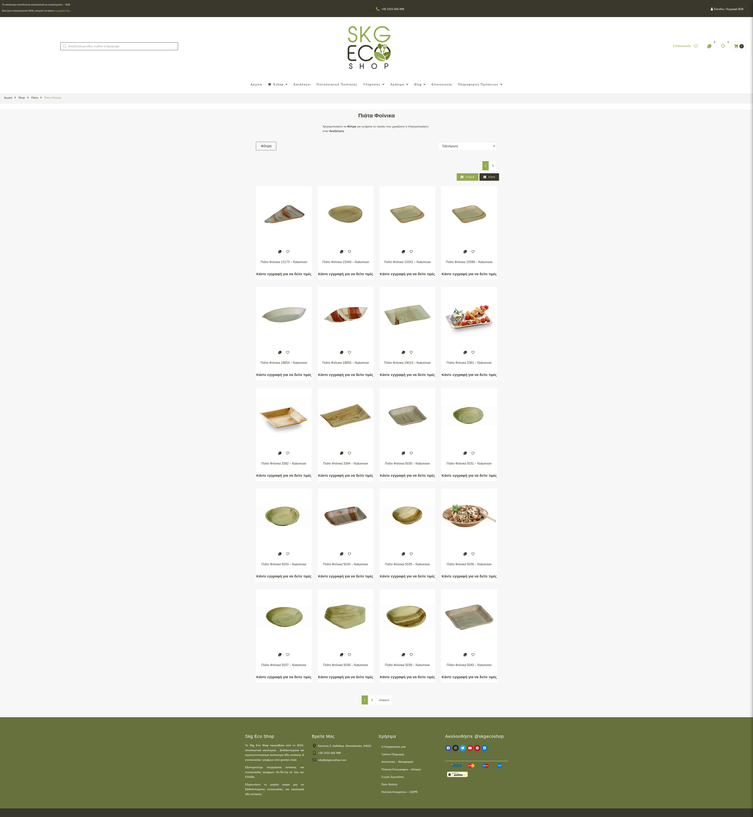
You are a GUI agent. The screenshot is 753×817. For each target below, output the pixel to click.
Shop (21, 97)
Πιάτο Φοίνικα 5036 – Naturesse (469, 564)
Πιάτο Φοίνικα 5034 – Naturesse (345, 564)
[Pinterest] (477, 748)
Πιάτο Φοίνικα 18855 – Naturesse (345, 362)
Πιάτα (34, 97)
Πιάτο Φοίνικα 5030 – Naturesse (407, 463)
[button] (685, 46)
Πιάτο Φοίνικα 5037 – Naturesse (283, 665)
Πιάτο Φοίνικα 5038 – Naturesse (345, 665)
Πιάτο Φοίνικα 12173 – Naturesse (284, 262)
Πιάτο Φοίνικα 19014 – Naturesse (407, 362)
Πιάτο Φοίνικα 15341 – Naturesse (407, 262)
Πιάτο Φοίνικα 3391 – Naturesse (469, 362)
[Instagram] (455, 748)
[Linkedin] (484, 748)
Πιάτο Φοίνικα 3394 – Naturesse (345, 463)
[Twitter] (463, 748)
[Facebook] (448, 748)
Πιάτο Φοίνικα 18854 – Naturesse (284, 362)
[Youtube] (470, 748)
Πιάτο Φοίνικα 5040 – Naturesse (469, 665)
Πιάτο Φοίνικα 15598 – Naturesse (469, 262)
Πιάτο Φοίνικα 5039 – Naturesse (407, 665)
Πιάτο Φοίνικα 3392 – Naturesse (283, 463)
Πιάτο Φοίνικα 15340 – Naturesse (345, 262)
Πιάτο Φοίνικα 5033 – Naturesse (283, 564)
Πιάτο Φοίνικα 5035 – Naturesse (407, 564)
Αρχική (8, 97)
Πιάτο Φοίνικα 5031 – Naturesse (469, 463)
